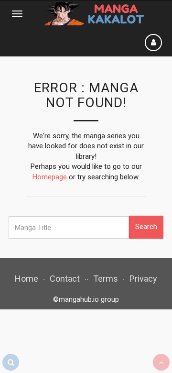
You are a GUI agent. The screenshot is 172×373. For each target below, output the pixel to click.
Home (26, 279)
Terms (105, 279)
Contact (65, 279)
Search (146, 226)
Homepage (49, 177)
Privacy (143, 279)
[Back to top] (161, 362)
